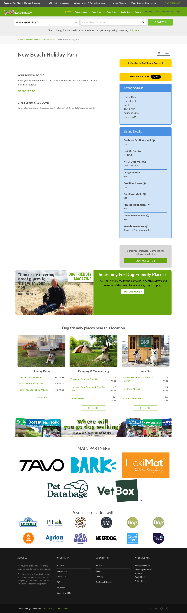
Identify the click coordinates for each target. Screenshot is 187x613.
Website (128, 117)
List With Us (165, 12)
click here (134, 30)
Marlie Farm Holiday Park (31, 384)
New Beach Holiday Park (31, 377)
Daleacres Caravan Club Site (84, 379)
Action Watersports (132, 399)
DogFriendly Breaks (104, 582)
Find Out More (172, 3)
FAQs (59, 582)
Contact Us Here (145, 261)
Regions (138, 12)
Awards (69, 12)
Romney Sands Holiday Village (33, 390)
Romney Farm (77, 399)
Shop (157, 12)
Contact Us (61, 577)
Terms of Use (62, 609)
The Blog (99, 577)
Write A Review (26, 91)
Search (160, 22)
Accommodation (81, 12)
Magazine (148, 12)
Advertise (61, 588)
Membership (62, 571)
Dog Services (125, 12)
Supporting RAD (64, 593)
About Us (61, 566)
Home (20, 40)
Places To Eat (111, 12)
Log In (178, 12)
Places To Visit (97, 12)
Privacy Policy (48, 609)
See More (41, 397)
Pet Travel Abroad (131, 389)
